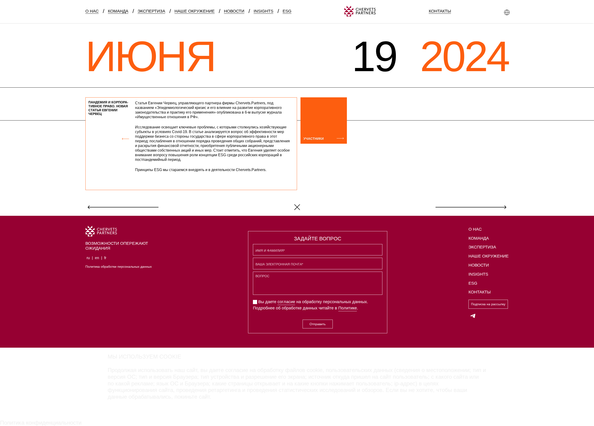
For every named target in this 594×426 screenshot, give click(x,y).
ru (88, 258)
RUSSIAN (94, 19)
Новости (234, 11)
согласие (286, 301)
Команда (118, 11)
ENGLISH (120, 19)
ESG (287, 11)
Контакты (440, 11)
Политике (347, 308)
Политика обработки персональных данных (118, 266)
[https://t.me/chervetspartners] (473, 315)
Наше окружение (194, 11)
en (97, 258)
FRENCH (145, 19)
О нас (92, 11)
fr (105, 258)
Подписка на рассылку (488, 304)
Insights (263, 11)
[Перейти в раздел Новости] (297, 206)
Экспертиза (151, 11)
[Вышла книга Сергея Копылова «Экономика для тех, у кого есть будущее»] (471, 206)
